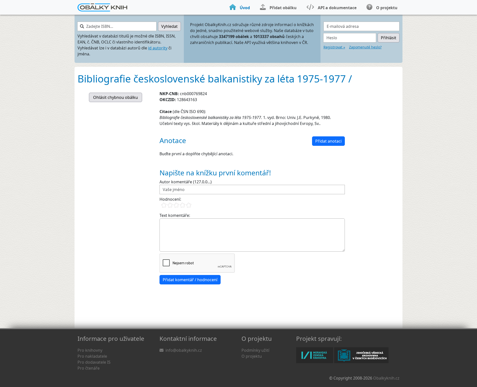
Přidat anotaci (328, 141)
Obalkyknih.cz (386, 378)
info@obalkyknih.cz (183, 350)
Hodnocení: (170, 199)
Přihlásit (388, 37)
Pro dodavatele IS (94, 362)
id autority (157, 48)
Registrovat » (334, 47)
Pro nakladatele (92, 356)
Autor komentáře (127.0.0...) (185, 182)
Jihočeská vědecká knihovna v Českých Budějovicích (361, 355)
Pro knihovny (90, 350)
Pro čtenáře (89, 368)
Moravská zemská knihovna (314, 355)
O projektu (251, 356)
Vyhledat (169, 26)
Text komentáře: (174, 215)
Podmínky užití (255, 350)
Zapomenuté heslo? (365, 47)
